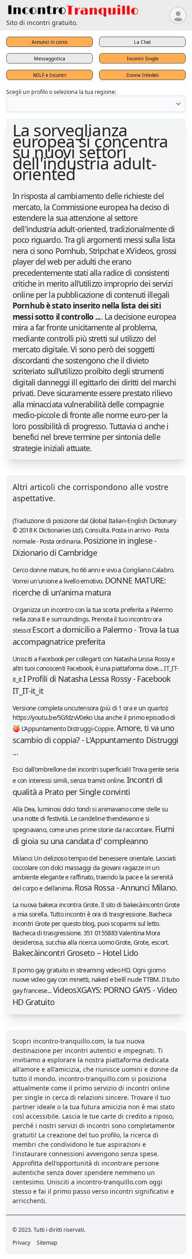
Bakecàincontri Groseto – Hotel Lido (75, 952)
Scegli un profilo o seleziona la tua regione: (61, 92)
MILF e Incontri (50, 75)
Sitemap (47, 1242)
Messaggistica (49, 58)
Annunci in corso (49, 42)
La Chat (142, 42)
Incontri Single (143, 58)
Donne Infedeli (142, 75)
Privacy (21, 1242)
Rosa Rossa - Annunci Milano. (126, 887)
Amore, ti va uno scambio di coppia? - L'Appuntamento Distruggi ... (96, 739)
